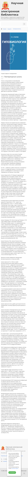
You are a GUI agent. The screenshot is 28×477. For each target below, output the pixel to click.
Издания (9, 29)
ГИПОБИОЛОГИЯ (5, 70)
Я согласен (12, 472)
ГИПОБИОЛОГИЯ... (17, 29)
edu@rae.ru (6, 461)
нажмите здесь (15, 468)
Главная (4, 29)
